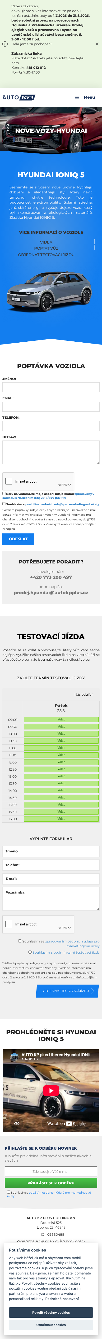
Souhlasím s (52, 504)
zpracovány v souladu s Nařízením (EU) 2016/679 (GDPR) (48, 496)
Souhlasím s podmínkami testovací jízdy (66, 952)
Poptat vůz (46, 248)
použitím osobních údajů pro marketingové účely (62, 504)
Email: (8, 398)
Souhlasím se (60, 943)
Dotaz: (9, 437)
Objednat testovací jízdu (46, 255)
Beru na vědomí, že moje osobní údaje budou (48, 496)
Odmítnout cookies (51, 1325)
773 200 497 (51, 577)
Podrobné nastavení (62, 1299)
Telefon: (10, 417)
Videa (46, 242)
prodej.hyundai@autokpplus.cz (51, 592)
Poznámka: (15, 892)
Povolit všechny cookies (51, 1312)
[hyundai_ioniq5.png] (51, 291)
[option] (61, 762)
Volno (61, 719)
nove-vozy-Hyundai (51, 131)
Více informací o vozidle (51, 232)
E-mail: (11, 879)
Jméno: (9, 379)
